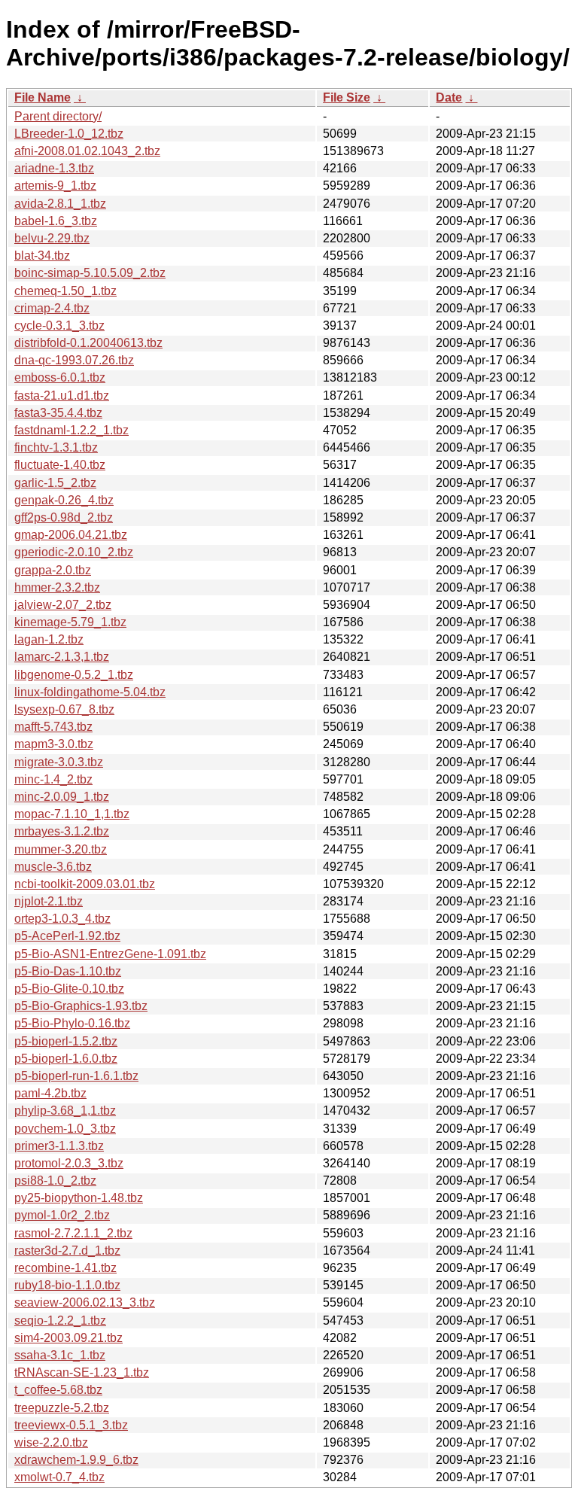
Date (449, 97)
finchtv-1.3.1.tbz (56, 447)
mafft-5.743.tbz (53, 726)
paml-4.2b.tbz (50, 1093)
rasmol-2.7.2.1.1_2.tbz (73, 1233)
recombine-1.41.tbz (65, 1267)
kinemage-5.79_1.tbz (70, 622)
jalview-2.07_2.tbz (62, 604)
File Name (42, 97)
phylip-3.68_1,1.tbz (65, 1110)
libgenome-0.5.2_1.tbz (73, 674)
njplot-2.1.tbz (48, 901)
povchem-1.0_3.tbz (65, 1128)
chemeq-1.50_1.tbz (65, 290)
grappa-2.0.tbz (52, 570)
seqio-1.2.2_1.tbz (60, 1320)
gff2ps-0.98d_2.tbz (63, 517)
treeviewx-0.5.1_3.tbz (71, 1425)
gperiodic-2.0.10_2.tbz (73, 552)
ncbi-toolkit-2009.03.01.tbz (84, 884)
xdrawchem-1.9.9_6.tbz (76, 1459)
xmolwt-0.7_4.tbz (59, 1477)
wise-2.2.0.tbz (51, 1442)
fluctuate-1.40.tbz (59, 464)
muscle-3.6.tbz (53, 866)
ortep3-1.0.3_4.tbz (62, 918)
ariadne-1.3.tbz (54, 168)
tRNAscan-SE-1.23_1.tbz (81, 1372)
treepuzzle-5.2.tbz (61, 1407)
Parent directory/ (58, 116)
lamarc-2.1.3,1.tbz (61, 656)
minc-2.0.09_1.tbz (61, 796)
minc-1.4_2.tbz (53, 779)
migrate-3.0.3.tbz (58, 762)
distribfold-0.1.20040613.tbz (88, 342)
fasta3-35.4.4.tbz (58, 412)
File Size (346, 97)
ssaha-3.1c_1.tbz (59, 1355)
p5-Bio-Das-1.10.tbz (67, 971)
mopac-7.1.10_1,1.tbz (71, 814)
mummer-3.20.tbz (60, 849)
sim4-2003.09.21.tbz (68, 1337)
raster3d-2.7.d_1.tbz (67, 1250)
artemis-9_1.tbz (55, 185)
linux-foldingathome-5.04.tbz (90, 692)
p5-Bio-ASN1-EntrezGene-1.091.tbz (110, 954)
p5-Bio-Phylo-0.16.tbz (72, 1023)
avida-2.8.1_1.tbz (60, 203)
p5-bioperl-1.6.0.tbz (65, 1058)
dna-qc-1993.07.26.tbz (74, 360)
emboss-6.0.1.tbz (59, 377)
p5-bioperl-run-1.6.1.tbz (76, 1076)
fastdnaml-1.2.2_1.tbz (71, 430)
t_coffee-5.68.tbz (58, 1389)
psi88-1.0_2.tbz (55, 1180)
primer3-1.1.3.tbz (59, 1146)
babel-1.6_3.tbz (55, 221)
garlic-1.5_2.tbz (55, 482)
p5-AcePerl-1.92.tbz (67, 936)
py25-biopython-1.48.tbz (78, 1197)
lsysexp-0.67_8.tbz (64, 709)
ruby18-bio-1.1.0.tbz (67, 1285)
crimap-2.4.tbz (52, 308)
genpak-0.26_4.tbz (64, 500)
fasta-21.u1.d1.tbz (61, 395)
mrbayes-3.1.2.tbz (61, 831)
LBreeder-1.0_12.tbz (68, 133)
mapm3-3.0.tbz (53, 744)
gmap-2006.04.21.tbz (70, 534)
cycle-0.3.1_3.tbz (59, 325)
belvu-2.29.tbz (52, 238)
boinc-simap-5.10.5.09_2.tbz (90, 272)
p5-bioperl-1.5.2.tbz (65, 1041)
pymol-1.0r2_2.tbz (62, 1215)
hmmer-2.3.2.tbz (57, 587)
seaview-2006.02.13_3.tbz (84, 1302)
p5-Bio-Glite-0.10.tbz (69, 988)
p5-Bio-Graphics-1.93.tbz (81, 1006)
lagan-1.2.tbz (49, 639)
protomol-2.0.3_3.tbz (68, 1163)
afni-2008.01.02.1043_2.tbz (87, 151)
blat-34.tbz (42, 255)
